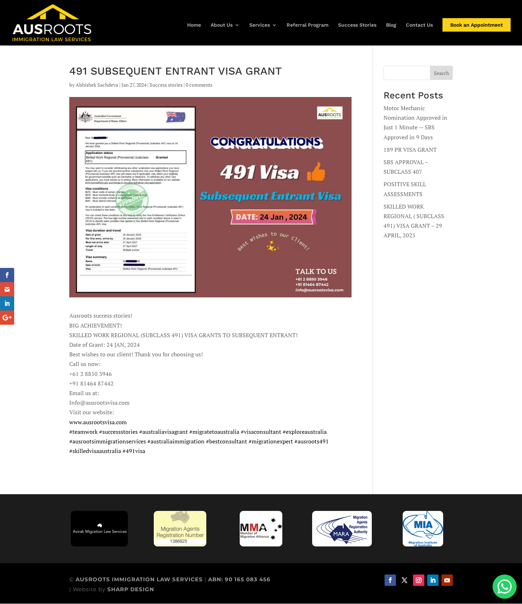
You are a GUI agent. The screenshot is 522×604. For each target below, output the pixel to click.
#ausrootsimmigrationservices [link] (107, 441)
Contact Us (419, 25)
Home (194, 25)
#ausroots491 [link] (311, 441)
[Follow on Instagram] (418, 580)
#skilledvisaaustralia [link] (95, 451)
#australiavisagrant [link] (163, 432)
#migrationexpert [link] (271, 441)
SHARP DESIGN (130, 589)
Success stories (166, 84)
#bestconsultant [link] (226, 441)
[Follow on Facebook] (390, 580)
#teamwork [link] (83, 432)
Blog (391, 25)
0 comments (199, 84)
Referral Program (307, 25)
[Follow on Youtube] (447, 580)
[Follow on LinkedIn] (433, 580)
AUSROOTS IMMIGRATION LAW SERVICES (140, 579)
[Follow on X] (404, 580)
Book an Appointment (476, 25)
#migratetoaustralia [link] (214, 432)
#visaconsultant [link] (261, 432)
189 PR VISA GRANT (410, 149)
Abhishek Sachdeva (97, 84)
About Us (222, 25)
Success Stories (357, 25)
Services (259, 25)
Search (441, 73)
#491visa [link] (134, 451)
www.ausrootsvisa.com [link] (98, 422)
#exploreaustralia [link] (305, 432)
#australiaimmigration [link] (176, 441)
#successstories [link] (118, 432)
